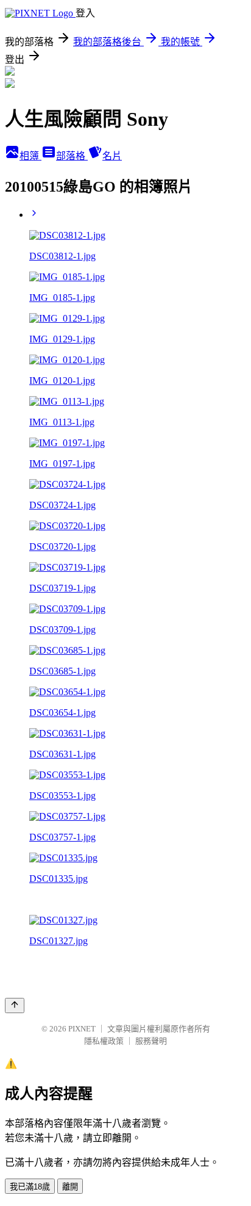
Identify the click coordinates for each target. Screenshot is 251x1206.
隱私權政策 (104, 1040)
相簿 (30, 156)
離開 (70, 1186)
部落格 (72, 156)
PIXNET (82, 1028)
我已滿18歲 (30, 1186)
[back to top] (14, 1005)
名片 (112, 156)
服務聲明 (151, 1040)
